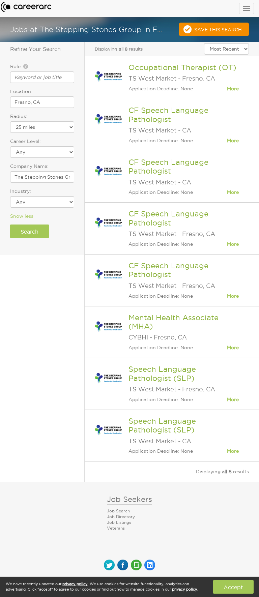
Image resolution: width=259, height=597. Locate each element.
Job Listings (119, 522)
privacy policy (75, 584)
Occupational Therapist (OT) (182, 67)
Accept (233, 587)
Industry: (20, 191)
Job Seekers (129, 499)
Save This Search (218, 29)
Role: (16, 66)
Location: (21, 91)
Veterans (116, 528)
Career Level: (25, 141)
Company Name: (29, 166)
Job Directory (121, 516)
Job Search (118, 511)
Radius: (18, 116)
